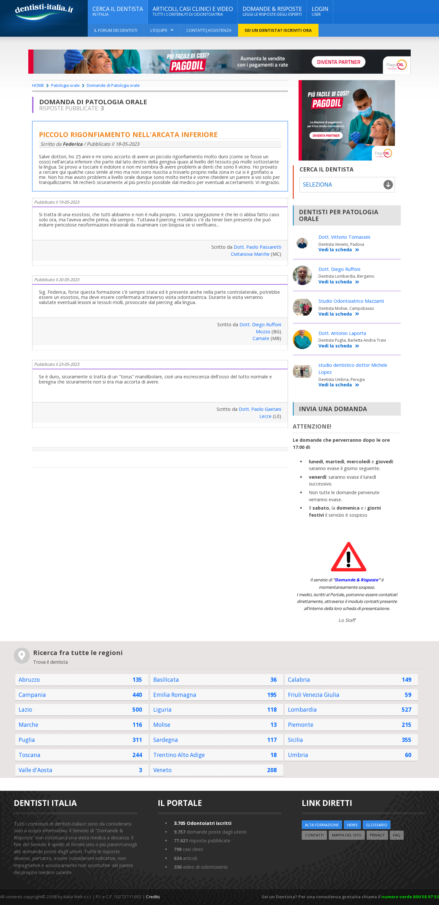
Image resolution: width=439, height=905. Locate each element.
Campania (32, 694)
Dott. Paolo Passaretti (257, 247)
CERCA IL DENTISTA (118, 11)
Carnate (261, 338)
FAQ (396, 835)
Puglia (27, 739)
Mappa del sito (347, 835)
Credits (153, 897)
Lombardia (302, 709)
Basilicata (166, 679)
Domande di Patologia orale (113, 85)
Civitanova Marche (250, 254)
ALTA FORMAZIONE (322, 824)
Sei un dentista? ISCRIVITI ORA (278, 30)
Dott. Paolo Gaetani (260, 409)
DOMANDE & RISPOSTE (272, 11)
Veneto (162, 770)
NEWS (352, 824)
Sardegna (165, 739)
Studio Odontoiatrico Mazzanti (351, 301)
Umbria (298, 755)
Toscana (29, 755)
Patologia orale (65, 85)
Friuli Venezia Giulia (313, 694)
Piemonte (300, 724)
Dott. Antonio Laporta (342, 333)
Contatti (314, 835)
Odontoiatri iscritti (202, 823)
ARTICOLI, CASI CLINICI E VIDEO (193, 11)
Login (320, 11)
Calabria (299, 679)
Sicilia (295, 739)
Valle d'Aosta (35, 770)
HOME (38, 85)
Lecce (265, 416)
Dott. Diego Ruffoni (260, 324)
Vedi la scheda (335, 249)
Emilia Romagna (174, 694)
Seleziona (317, 184)
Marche (28, 724)
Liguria (162, 709)
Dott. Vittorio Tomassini (344, 237)
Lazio (25, 709)
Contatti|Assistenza (208, 30)
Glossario (376, 824)
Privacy (377, 835)
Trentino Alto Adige (179, 755)
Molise (161, 724)
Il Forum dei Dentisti (115, 30)
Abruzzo (29, 679)
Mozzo (263, 331)
